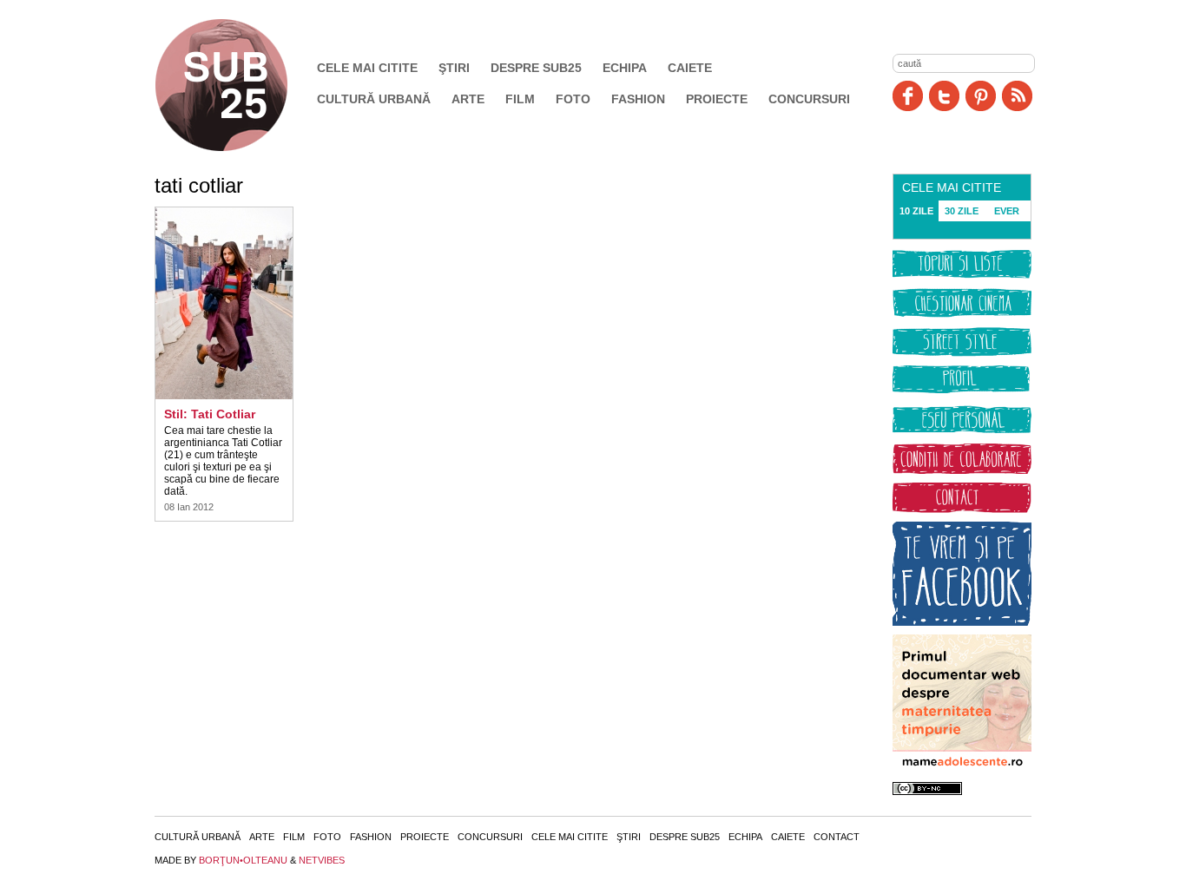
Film (520, 99)
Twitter (944, 96)
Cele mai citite (367, 68)
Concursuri (809, 99)
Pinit (980, 96)
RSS (1017, 96)
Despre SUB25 (536, 68)
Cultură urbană (374, 99)
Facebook (908, 96)
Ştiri (454, 68)
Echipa (625, 68)
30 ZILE (961, 211)
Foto (573, 99)
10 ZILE (916, 211)
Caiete (690, 68)
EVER (1006, 211)
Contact (837, 836)
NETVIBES (322, 860)
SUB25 (241, 85)
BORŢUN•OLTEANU (243, 860)
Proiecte (717, 99)
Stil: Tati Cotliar (209, 414)
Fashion (638, 99)
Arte (467, 99)
